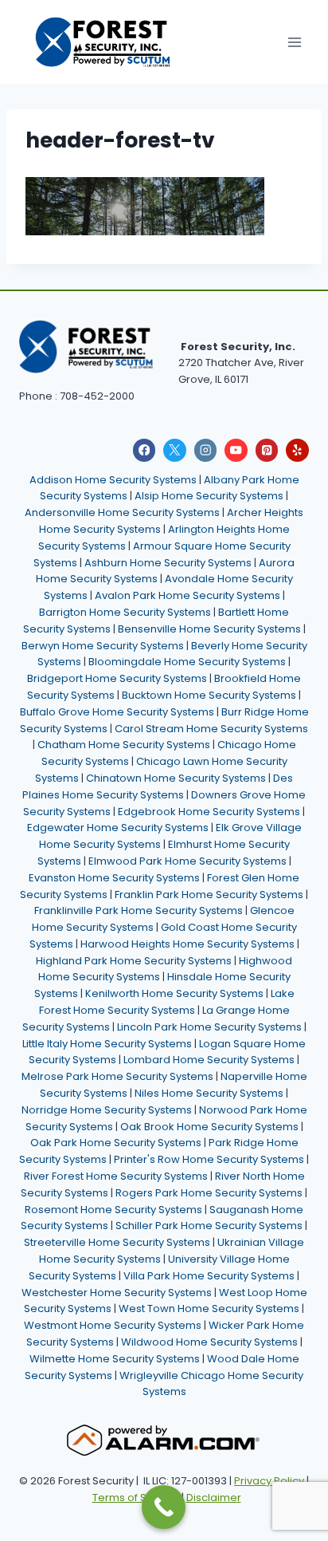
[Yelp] (297, 450)
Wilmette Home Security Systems (114, 1358)
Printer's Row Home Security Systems (209, 1159)
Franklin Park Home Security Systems (209, 894)
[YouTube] (236, 450)
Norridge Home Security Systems (106, 1109)
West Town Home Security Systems (209, 1308)
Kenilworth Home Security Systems (174, 993)
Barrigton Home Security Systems (125, 612)
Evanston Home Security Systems (114, 877)
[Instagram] (205, 450)
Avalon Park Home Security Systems (187, 595)
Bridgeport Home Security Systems (117, 678)
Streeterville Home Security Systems (117, 1242)
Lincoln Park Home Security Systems (209, 1027)
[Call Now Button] (163, 1507)
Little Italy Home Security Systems (107, 1043)
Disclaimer (213, 1497)
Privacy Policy (269, 1480)
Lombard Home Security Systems (209, 1059)
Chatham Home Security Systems (123, 744)
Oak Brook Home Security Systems (209, 1126)
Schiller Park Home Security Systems (209, 1225)
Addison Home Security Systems (113, 479)
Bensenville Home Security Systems (209, 628)
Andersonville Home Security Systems (122, 512)
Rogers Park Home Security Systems (209, 1192)
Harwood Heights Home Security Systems (187, 944)
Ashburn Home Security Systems (168, 562)
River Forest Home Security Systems (116, 1176)
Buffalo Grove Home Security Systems (117, 711)
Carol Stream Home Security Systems (211, 728)
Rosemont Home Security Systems (113, 1209)
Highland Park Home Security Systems (134, 960)
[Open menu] (294, 42)
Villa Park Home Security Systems (209, 1275)
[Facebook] (144, 450)
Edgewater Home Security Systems (118, 827)
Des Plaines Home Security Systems (157, 786)
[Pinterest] (267, 450)
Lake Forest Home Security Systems (167, 1002)
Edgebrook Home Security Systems (209, 811)
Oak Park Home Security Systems (115, 1142)
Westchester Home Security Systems (116, 1292)
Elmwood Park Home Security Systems (187, 861)
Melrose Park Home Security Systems (117, 1076)
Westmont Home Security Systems (112, 1325)
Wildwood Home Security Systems (209, 1342)
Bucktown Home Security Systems (209, 695)
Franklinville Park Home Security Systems (138, 910)
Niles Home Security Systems (209, 1093)
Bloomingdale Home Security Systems (187, 661)
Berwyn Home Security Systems (102, 645)
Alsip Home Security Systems (209, 495)
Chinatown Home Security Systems (176, 778)
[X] (174, 450)
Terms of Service (135, 1497)
